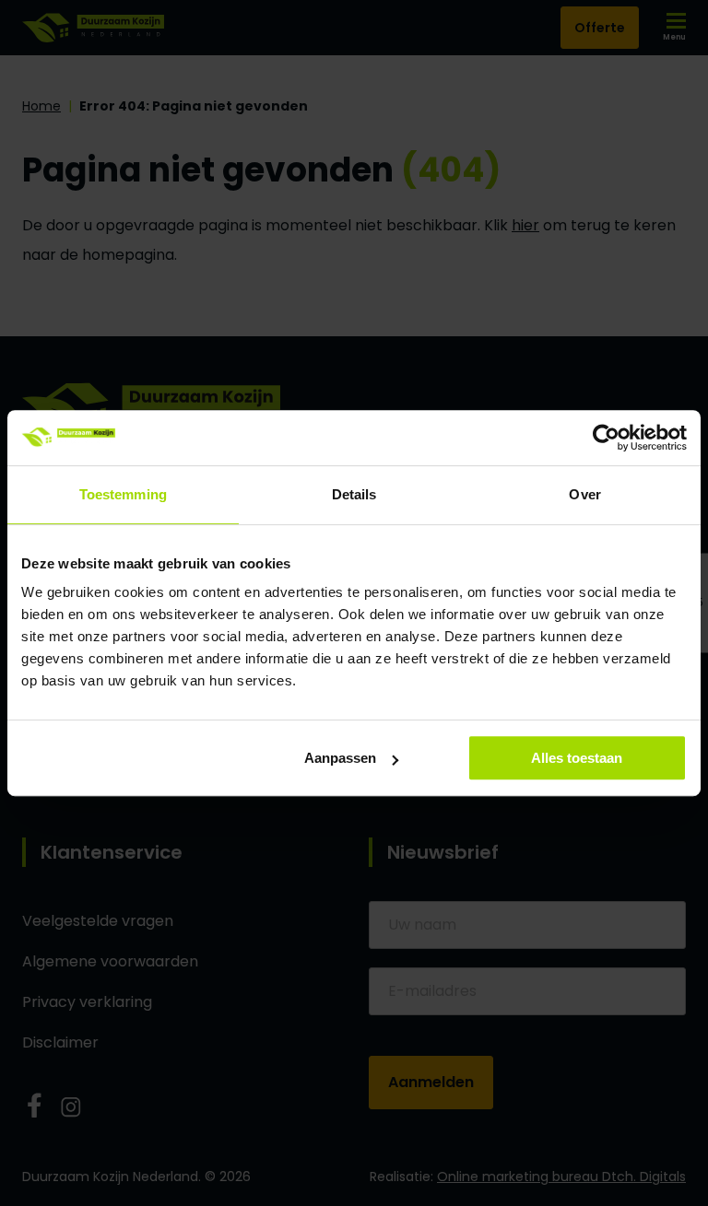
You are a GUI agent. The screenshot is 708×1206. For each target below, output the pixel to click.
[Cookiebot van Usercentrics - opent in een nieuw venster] (606, 437)
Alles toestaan (576, 758)
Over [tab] (584, 494)
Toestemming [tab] (123, 494)
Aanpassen (340, 758)
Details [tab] (354, 494)
